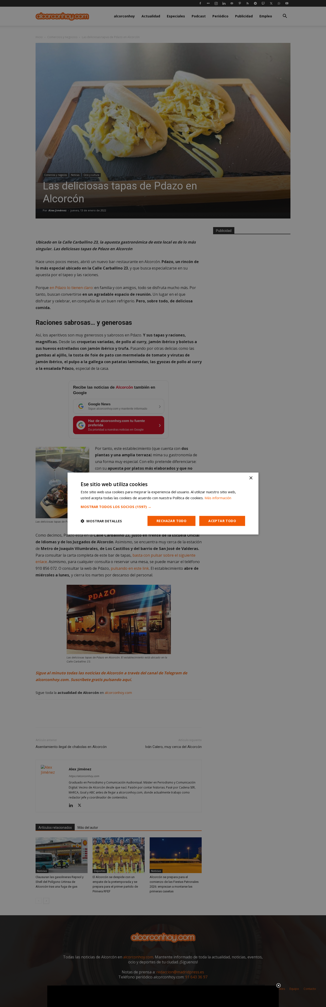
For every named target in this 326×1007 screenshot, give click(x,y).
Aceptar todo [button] (222, 521)
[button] (163, 506)
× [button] (250, 478)
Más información (218, 497)
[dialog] (163, 503)
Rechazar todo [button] (171, 521)
